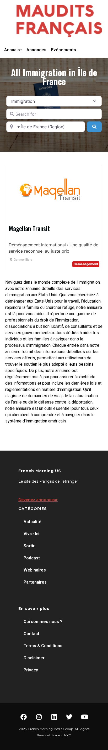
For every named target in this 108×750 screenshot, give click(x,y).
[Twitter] (69, 717)
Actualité (32, 521)
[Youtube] (84, 717)
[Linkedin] (54, 717)
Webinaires (35, 570)
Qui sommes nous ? (43, 621)
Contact (31, 633)
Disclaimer (34, 657)
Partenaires (35, 582)
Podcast (32, 557)
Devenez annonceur (38, 499)
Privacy (31, 669)
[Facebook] (23, 717)
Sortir (29, 545)
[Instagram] (39, 717)
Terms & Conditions (43, 645)
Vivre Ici (31, 533)
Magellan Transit (29, 228)
